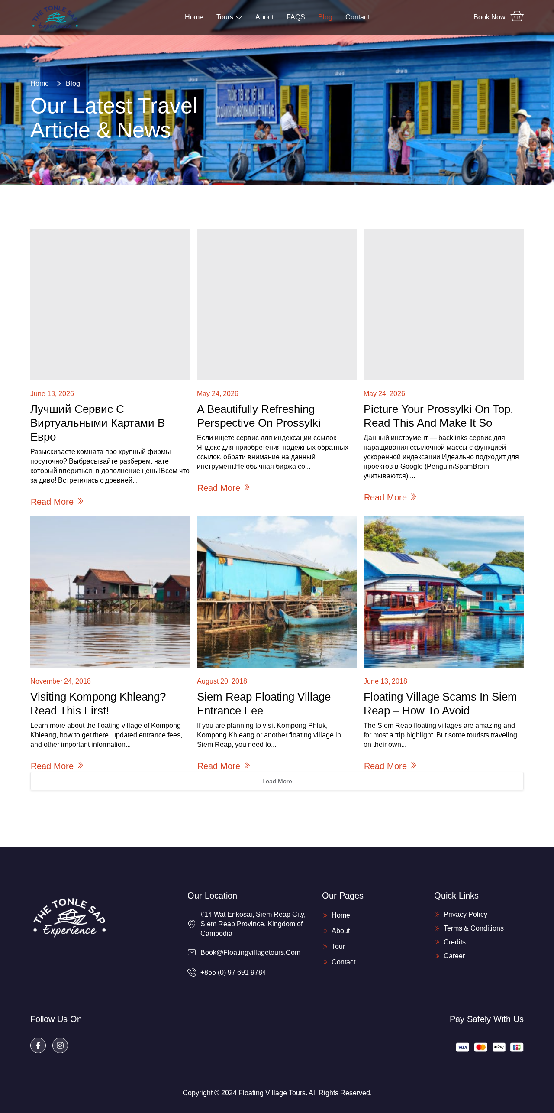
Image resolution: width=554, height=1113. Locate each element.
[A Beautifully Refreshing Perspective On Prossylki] (277, 304)
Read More (52, 501)
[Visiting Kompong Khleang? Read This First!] (110, 592)
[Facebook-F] (38, 1045)
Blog (325, 17)
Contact (357, 17)
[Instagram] (60, 1045)
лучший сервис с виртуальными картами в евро (97, 422)
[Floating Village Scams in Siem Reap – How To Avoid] (444, 592)
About (264, 17)
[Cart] (517, 16)
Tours (224, 17)
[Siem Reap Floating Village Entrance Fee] (277, 592)
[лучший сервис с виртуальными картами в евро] (110, 304)
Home (194, 17)
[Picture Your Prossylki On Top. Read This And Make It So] (444, 304)
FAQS (296, 17)
